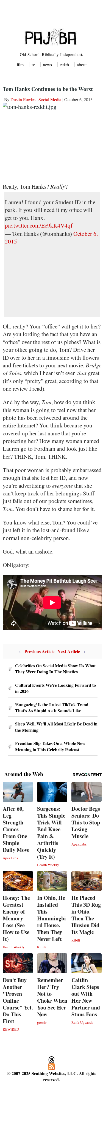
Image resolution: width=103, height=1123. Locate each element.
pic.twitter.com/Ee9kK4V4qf (39, 225)
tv (33, 64)
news (47, 64)
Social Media (49, 99)
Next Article (68, 651)
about (82, 64)
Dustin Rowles (22, 99)
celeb (64, 64)
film (20, 64)
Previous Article (39, 651)
